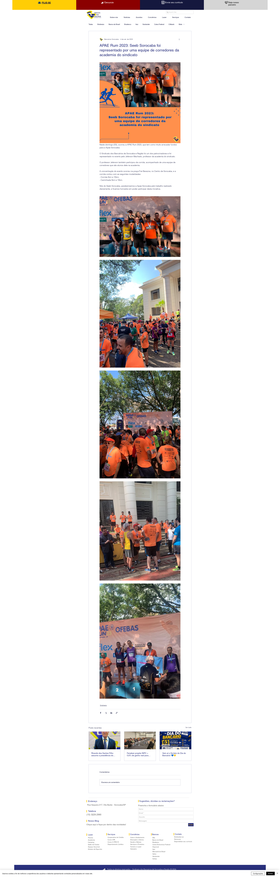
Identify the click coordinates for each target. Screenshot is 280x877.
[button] (164, 16)
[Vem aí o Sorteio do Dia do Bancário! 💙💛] (175, 740)
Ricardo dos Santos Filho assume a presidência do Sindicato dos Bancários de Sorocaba (103, 754)
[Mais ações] (179, 39)
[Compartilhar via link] (117, 713)
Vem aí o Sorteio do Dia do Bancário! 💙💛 (174, 754)
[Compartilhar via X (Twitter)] (106, 713)
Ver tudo (188, 727)
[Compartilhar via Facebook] (101, 713)
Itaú (137, 24)
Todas (91, 24)
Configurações (258, 873)
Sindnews (100, 24)
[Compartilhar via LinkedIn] (111, 713)
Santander (146, 24)
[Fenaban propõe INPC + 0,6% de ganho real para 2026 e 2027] (140, 740)
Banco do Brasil (114, 24)
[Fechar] (277, 873)
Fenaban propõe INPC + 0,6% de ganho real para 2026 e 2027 (137, 754)
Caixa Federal (159, 24)
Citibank (171, 24)
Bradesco (127, 24)
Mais (180, 24)
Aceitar (270, 873)
